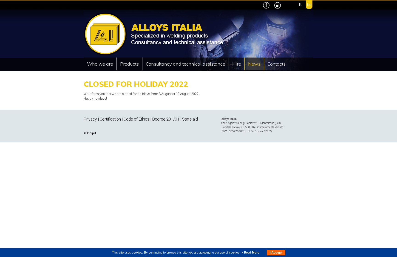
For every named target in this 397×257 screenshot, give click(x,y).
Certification (110, 119)
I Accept (276, 252)
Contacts (276, 64)
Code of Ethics (136, 119)
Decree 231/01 (165, 119)
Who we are (100, 64)
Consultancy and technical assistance (185, 64)
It (300, 4)
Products (129, 64)
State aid (190, 119)
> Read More (250, 252)
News (254, 64)
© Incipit (90, 133)
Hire (236, 64)
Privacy (90, 119)
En (309, 4)
